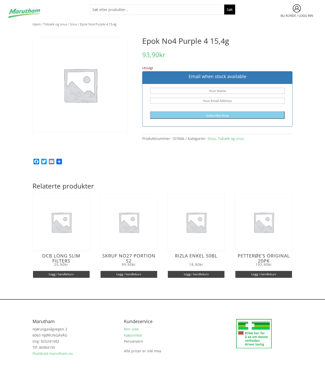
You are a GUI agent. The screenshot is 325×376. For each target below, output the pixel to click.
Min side (131, 329)
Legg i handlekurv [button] (61, 274)
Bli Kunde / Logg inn (297, 15)
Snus (73, 24)
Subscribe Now (217, 115)
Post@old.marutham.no (52, 353)
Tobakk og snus (55, 24)
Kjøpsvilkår (133, 335)
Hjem (36, 24)
